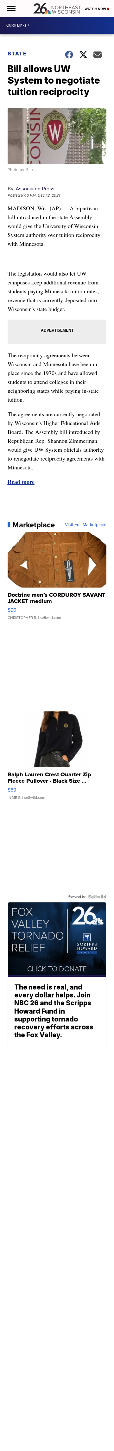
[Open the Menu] (10, 9)
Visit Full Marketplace (85, 525)
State (17, 53)
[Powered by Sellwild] (97, 896)
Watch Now (96, 9)
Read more (21, 482)
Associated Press (35, 189)
